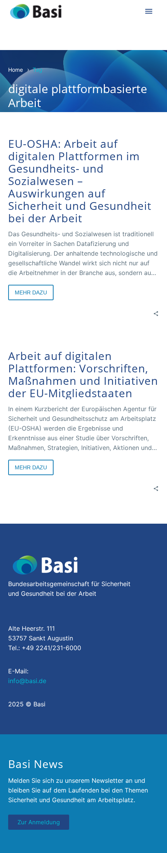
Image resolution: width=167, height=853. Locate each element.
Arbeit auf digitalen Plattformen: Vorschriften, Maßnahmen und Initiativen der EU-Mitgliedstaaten (83, 374)
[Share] (156, 313)
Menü (148, 11)
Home (15, 69)
